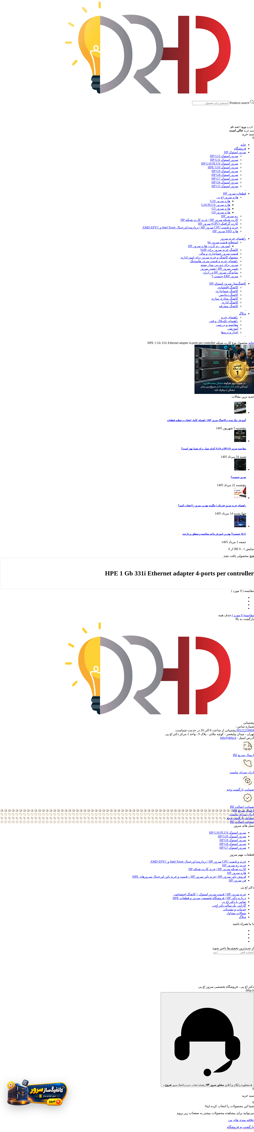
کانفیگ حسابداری (227, 291)
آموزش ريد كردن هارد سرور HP (209, 246)
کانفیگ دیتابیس (228, 295)
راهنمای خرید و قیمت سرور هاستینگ (214, 261)
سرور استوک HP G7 (225, 178)
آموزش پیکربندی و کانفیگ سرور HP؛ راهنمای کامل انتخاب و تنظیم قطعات (206, 420)
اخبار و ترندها (229, 332)
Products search (239, 103)
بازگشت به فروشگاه (240, 1127)
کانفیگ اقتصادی (227, 287)
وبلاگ (242, 313)
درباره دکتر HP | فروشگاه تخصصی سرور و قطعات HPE (209, 898)
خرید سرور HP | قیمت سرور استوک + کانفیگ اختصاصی (209, 894)
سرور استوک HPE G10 (223, 167)
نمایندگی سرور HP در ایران (220, 272)
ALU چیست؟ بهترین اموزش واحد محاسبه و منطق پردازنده (214, 533)
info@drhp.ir (228, 737)
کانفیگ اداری (229, 302)
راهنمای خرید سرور (233, 238)
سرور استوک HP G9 (225, 171)
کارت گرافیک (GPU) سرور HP (218, 223)
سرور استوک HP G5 (225, 186)
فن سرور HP (237, 880)
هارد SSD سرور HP (225, 231)
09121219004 (245, 730)
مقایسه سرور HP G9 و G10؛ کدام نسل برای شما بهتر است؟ (213, 448)
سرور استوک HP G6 (225, 182)
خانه (243, 144)
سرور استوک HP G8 (225, 175)
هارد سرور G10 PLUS (215, 204)
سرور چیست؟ (238, 477)
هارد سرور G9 (221, 212)
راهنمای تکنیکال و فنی (223, 321)
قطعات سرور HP (234, 193)
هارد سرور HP (236, 873)
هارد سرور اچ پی (227, 197)
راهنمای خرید (229, 317)
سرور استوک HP (235, 152)
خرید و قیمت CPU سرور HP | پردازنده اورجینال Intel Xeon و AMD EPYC (190, 227)
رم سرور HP (229, 216)
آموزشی (232, 328)
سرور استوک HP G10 (232, 836)
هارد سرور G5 (221, 208)
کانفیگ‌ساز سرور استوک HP (227, 283)
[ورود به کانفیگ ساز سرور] (36, 1094)
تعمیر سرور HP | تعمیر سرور (219, 268)
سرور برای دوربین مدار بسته (219, 265)
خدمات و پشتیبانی (234, 909)
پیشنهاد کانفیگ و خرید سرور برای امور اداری (209, 257)
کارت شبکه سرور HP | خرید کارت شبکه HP (209, 220)
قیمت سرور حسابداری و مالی (218, 253)
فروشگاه (240, 148)
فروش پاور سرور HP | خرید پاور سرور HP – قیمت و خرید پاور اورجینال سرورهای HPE (189, 876)
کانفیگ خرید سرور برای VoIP (219, 250)
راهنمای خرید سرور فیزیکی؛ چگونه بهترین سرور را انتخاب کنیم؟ (212, 505)
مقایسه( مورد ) (242, 615)
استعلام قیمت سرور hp (223, 242)
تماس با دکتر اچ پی (234, 901)
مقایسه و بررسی (227, 324)
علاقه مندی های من (241, 1120)
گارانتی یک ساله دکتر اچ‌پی (229, 905)
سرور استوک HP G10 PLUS (219, 163)
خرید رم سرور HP (234, 865)
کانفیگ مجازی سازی (224, 298)
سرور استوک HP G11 (224, 159)
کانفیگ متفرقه (228, 306)
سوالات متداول (236, 913)
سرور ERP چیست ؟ (225, 276)
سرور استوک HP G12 (224, 156)
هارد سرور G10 (220, 201)
